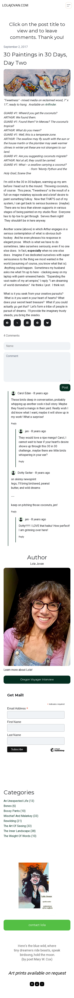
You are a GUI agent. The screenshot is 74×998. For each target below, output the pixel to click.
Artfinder (50, 104)
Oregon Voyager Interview (37, 679)
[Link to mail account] (37, 984)
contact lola (37, 925)
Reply (14, 423)
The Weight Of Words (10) (20, 836)
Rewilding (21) (13, 821)
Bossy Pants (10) (15, 811)
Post (65, 387)
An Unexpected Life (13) (19, 801)
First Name (14, 721)
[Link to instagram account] (42, 984)
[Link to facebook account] (32, 984)
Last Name (14, 734)
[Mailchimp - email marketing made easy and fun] (57, 752)
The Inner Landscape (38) (20, 831)
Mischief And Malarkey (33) (21, 816)
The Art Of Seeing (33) (18, 826)
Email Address (17, 708)
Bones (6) (10, 806)
